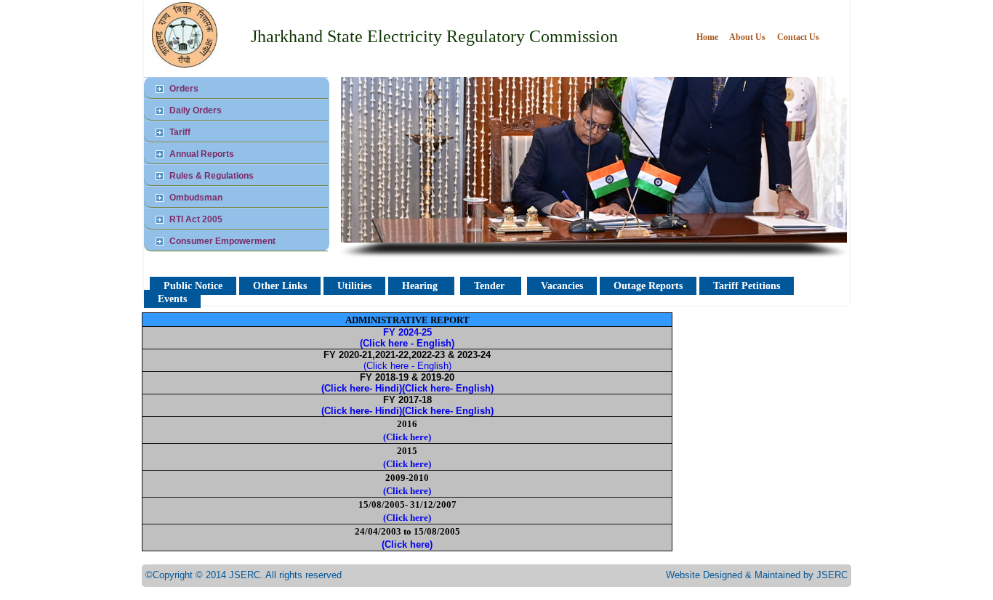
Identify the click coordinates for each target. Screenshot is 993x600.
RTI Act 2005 (195, 219)
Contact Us (798, 37)
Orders (183, 89)
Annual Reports (201, 154)
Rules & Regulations (211, 176)
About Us (747, 37)
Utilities (354, 285)
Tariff (179, 132)
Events (172, 298)
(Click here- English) (448, 388)
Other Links (280, 285)
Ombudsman (195, 197)
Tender (490, 285)
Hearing (421, 285)
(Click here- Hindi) (361, 388)
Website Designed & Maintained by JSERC (757, 574)
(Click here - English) (407, 365)
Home (708, 37)
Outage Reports (648, 285)
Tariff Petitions (746, 285)
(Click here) (407, 436)
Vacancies (562, 285)
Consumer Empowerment (222, 241)
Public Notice (193, 285)
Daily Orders (195, 110)
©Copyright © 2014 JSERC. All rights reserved (243, 574)
